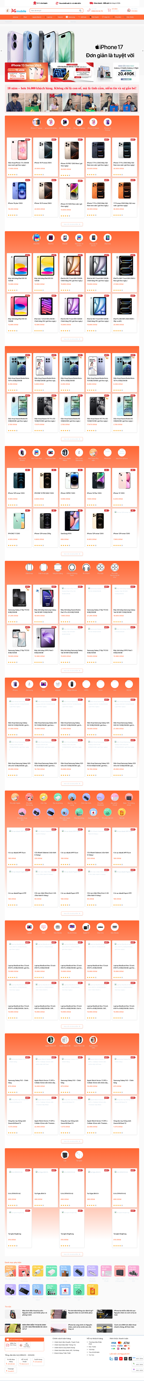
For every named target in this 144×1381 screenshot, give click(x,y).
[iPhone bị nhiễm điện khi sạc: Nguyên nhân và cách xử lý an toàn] (104, 1314)
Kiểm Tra (13, 1344)
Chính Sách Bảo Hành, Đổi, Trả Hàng (66, 1350)
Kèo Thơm (92, 1347)
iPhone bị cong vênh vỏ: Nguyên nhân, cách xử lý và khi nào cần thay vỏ (80, 1327)
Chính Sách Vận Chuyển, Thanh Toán (66, 1342)
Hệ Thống (134, 10)
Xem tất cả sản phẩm (71, 224)
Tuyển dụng (38, 1360)
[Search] (80, 11)
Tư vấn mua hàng (11, 1362)
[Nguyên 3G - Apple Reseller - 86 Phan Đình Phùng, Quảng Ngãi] (15, 10)
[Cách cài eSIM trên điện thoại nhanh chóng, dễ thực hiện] (104, 1328)
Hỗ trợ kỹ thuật (25, 1362)
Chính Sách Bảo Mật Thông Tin (65, 1345)
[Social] (116, 1358)
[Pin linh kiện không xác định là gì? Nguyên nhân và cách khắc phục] (59, 1314)
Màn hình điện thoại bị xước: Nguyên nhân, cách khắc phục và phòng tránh (34, 1313)
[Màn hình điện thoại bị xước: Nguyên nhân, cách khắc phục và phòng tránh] (13, 1314)
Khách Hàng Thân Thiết (62, 1353)
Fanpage (11, 1370)
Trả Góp (91, 1349)
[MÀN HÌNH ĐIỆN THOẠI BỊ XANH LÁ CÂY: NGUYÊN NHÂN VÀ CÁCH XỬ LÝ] (13, 1328)
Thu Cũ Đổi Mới (94, 1352)
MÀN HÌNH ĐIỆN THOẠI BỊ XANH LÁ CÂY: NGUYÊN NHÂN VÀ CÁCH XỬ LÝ (34, 1327)
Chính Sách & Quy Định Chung (64, 1347)
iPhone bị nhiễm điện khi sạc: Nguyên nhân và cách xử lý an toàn (125, 1313)
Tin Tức (91, 1355)
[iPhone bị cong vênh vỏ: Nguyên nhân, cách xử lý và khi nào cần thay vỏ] (59, 1328)
